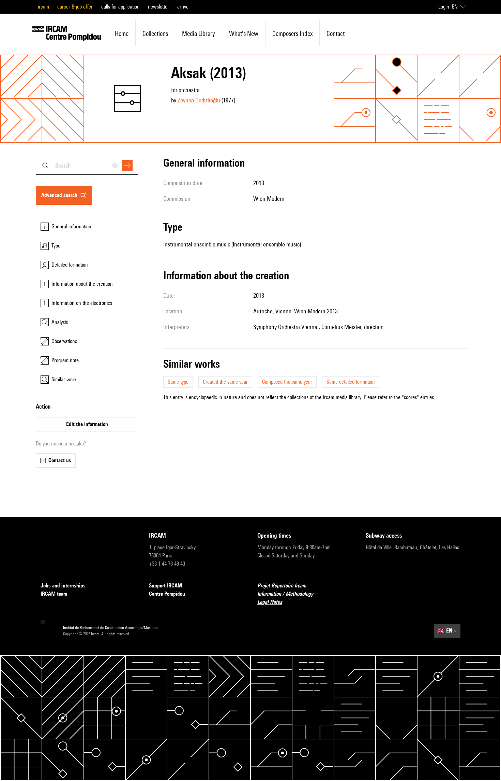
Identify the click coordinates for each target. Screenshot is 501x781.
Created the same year (225, 382)
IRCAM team (54, 594)
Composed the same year (287, 382)
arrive (182, 6)
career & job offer (75, 6)
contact (336, 33)
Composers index (292, 33)
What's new (243, 33)
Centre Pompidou (167, 594)
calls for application (120, 6)
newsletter (158, 6)
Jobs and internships (63, 585)
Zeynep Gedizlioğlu (199, 100)
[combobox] (87, 165)
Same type (178, 382)
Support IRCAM (165, 585)
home (121, 33)
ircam (43, 6)
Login (443, 6)
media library (198, 33)
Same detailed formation (351, 382)
